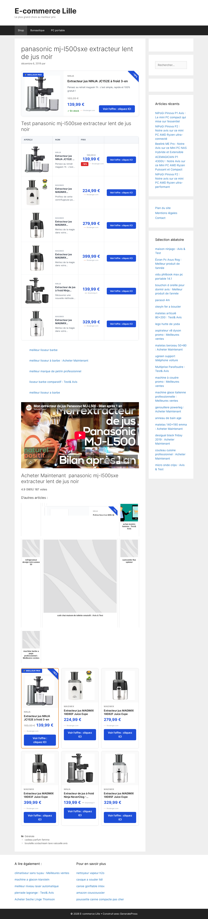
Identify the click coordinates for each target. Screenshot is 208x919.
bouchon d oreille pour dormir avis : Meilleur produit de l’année (169, 289)
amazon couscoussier (90, 892)
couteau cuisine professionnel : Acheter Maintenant (170, 454)
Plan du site (163, 208)
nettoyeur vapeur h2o (90, 873)
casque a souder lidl (89, 879)
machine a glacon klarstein (32, 879)
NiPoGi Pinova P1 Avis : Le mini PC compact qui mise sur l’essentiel (170, 117)
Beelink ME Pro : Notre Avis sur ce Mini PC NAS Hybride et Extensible (171, 148)
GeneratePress (128, 913)
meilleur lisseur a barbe (44, 392)
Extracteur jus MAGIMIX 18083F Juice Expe (63, 259)
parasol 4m (162, 300)
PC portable (58, 30)
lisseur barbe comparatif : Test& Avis (53, 381)
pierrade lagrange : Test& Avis (34, 892)
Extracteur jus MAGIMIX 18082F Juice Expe (63, 226)
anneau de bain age (168, 418)
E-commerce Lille (46, 10)
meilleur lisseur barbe (43, 350)
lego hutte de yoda (167, 324)
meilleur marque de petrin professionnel (55, 371)
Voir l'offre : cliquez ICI (117, 108)
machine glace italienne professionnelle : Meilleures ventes (170, 396)
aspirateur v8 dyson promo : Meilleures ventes (168, 334)
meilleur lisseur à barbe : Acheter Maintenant (58, 360)
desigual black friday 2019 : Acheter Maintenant (168, 439)
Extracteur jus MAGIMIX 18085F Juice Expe (63, 324)
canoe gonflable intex (90, 886)
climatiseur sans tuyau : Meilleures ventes (42, 873)
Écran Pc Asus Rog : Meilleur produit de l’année (168, 264)
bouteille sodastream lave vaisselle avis (46, 843)
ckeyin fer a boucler (168, 306)
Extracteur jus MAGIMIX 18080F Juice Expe (63, 193)
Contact (160, 218)
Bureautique (37, 30)
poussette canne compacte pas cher (100, 899)
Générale (29, 836)
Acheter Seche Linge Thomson (35, 899)
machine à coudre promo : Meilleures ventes (167, 382)
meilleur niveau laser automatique (37, 886)
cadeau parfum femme (37, 839)
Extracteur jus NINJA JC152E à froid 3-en (97, 81)
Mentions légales (166, 213)
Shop (21, 30)
